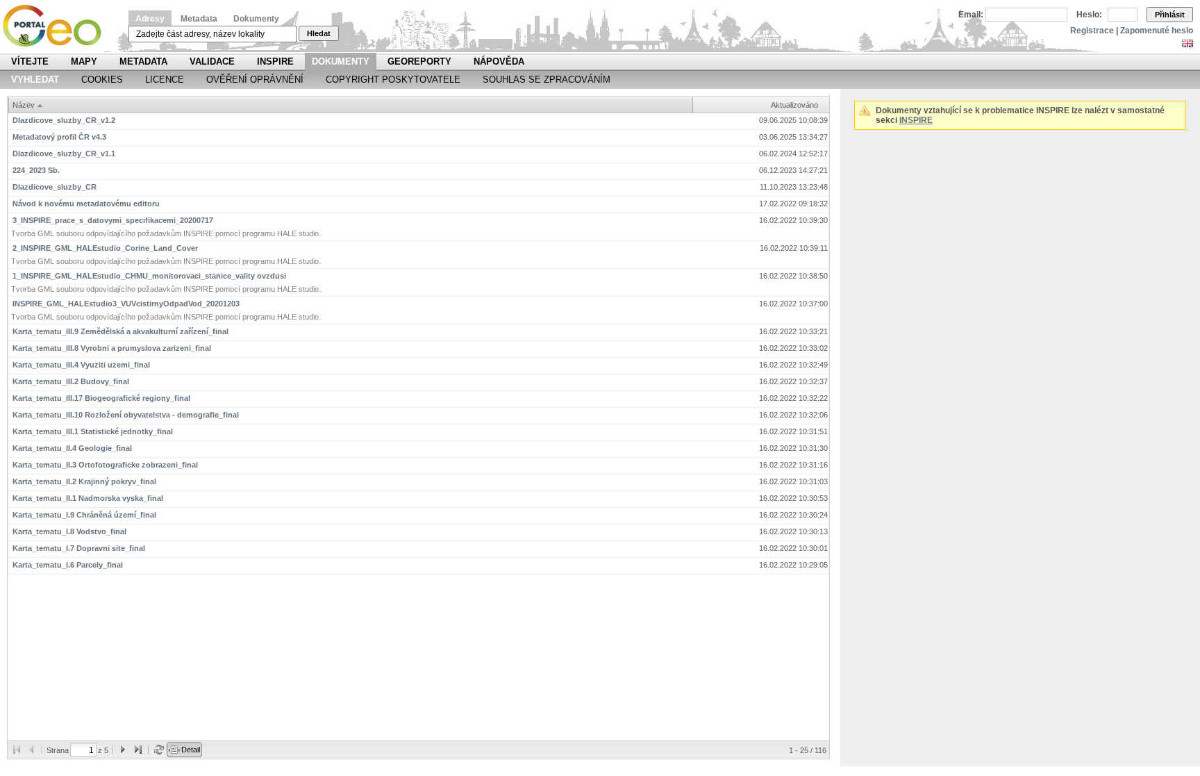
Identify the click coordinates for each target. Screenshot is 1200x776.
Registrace (1092, 30)
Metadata (199, 19)
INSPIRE (275, 61)
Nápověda (499, 61)
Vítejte (30, 61)
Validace (212, 61)
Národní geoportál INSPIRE (57, 26)
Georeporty (419, 61)
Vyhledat (35, 79)
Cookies (102, 79)
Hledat (319, 33)
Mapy (84, 61)
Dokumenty (256, 19)
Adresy (150, 19)
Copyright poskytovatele (393, 79)
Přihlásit (1170, 14)
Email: (970, 14)
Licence (164, 79)
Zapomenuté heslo (1156, 30)
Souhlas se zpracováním (546, 79)
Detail (190, 749)
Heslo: (1089, 14)
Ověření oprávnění (254, 79)
